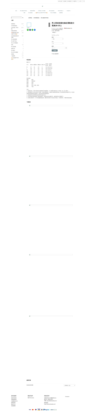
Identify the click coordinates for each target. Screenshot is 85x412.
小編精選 (13, 56)
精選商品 (13, 23)
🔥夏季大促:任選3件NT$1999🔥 (41, 12)
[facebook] (30, 30)
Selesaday (31, 397)
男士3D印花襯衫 (14, 52)
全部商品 (30, 17)
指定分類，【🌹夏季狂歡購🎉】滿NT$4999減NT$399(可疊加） (62, 29)
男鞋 (24, 12)
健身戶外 (13, 48)
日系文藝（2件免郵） (42, 10)
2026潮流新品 (14, 25)
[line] (28, 30)
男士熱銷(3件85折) (23, 10)
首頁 (16, 10)
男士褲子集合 (60, 10)
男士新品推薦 (51, 10)
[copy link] (35, 30)
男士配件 (68, 10)
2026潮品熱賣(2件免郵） (15, 36)
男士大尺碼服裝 (53, 12)
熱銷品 (12, 54)
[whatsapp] (32, 30)
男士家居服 (30, 12)
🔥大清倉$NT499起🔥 (15, 58)
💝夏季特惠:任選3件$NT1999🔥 (15, 33)
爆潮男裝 (61, 12)
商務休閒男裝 (32, 10)
